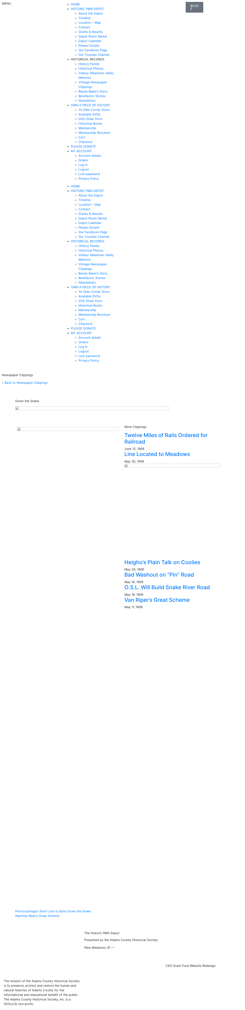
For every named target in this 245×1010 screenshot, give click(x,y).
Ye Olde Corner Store (93, 110)
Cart (81, 137)
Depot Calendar (89, 41)
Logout (83, 169)
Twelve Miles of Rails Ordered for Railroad (166, 438)
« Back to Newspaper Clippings (25, 383)
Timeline (84, 18)
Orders (83, 160)
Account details (89, 155)
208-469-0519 (126, 947)
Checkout (85, 142)
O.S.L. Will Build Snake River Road (167, 587)
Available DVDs (89, 114)
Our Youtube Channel (93, 55)
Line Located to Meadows (157, 454)
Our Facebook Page (92, 50)
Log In (82, 165)
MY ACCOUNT (81, 151)
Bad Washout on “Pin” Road (159, 574)
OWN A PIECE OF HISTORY (90, 105)
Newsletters (87, 100)
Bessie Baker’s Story (93, 91)
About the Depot (90, 13)
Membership (87, 128)
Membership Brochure (94, 133)
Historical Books (90, 123)
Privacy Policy (88, 178)
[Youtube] (140, 6)
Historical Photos (90, 68)
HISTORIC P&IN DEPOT (87, 9)
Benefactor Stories (91, 96)
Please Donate (88, 45)
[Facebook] (129, 6)
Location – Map (89, 22)
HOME (75, 4)
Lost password (89, 174)
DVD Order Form (90, 119)
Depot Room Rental (92, 36)
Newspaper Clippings (17, 375)
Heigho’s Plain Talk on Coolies (162, 562)
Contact (84, 27)
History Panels (88, 64)
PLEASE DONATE (83, 146)
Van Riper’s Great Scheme (157, 600)
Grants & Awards (90, 32)
